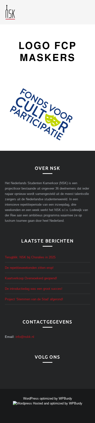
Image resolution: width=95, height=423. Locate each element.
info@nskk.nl (25, 337)
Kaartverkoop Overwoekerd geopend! (31, 278)
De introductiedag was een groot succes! (33, 289)
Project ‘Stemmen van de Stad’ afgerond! (34, 299)
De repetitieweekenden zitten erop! (29, 268)
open (88, 12)
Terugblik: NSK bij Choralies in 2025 (30, 257)
